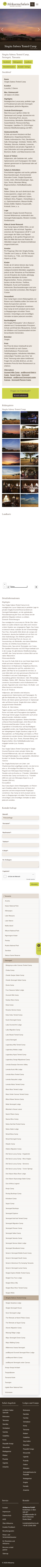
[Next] (33, 29)
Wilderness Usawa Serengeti (15, 1347)
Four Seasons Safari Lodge (15, 990)
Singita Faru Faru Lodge (14, 1278)
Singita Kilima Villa (12, 1283)
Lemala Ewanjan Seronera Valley (17, 1064)
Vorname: (6, 823)
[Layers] (36, 587)
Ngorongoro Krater (11, 935)
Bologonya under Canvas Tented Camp (19, 965)
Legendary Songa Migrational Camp (18, 1059)
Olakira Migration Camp (13, 1149)
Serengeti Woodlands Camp (15, 1248)
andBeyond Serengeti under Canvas (18, 1362)
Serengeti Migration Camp (14, 1223)
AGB (4, 1519)
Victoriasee (8, 1392)
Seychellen (27, 1441)
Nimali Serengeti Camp (13, 1139)
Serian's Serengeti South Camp (16, 1258)
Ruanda (5, 1459)
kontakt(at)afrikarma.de (31, 1523)
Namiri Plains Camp (12, 1114)
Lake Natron (9, 921)
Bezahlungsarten (8, 1531)
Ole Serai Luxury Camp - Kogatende (18, 1154)
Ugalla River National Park (13, 1387)
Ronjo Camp (10, 1188)
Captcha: (6, 871)
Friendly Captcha (30, 879)
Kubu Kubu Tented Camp (14, 1015)
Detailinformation (9, 67)
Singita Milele (10, 1293)
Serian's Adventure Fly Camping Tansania (19, 1263)
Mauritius (26, 1445)
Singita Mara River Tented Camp (16, 1288)
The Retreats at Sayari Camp (15, 1323)
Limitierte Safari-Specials (8, 1411)
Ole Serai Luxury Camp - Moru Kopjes (18, 1159)
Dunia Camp (10, 985)
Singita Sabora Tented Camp (16, 1298)
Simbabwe (6, 1428)
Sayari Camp (15, 375)
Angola (25, 1482)
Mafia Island (9, 926)
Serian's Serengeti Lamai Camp (16, 1268)
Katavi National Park (12, 906)
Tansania (8, 896)
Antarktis (6, 1467)
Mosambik (6, 1447)
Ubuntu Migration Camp (14, 1328)
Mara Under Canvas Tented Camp (17, 1094)
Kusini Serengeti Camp (13, 1020)
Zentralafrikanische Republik (29, 1473)
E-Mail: (5, 851)
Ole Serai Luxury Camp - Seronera (17, 1164)
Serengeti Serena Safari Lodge (16, 1243)
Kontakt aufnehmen (20, 395)
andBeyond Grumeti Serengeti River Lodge (20, 1352)
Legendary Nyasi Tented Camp (16, 1054)
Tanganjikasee (10, 1372)
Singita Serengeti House (14, 1308)
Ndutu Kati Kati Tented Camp (15, 1124)
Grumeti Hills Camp (12, 372)
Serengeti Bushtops (12, 1208)
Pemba (7, 940)
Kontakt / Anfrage (24, 67)
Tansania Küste (10, 1377)
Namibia (5, 1424)
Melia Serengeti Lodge (13, 1104)
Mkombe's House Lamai (14, 1109)
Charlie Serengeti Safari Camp (16, 980)
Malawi (5, 1455)
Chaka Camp (10, 970)
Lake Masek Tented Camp (14, 1035)
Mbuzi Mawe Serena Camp (15, 1099)
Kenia (4, 1440)
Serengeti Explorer (12, 1213)
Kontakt (5, 1508)
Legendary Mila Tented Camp (15, 1045)
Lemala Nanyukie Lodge (14, 1079)
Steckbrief (6, 62)
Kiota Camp (9, 1005)
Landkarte (28, 62)
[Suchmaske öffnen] (32, 4)
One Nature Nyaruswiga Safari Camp (18, 1179)
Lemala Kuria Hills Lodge (14, 1069)
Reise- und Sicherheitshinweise (9, 1536)
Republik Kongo (8, 1443)
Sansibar (8, 950)
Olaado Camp (10, 1144)
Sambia (5, 1432)
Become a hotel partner (8, 1548)
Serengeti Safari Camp (13, 1233)
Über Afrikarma (8, 1523)
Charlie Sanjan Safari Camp (15, 975)
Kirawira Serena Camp (13, 1010)
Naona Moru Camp (12, 1119)
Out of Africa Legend (12, 1183)
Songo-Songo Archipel (12, 1367)
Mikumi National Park (12, 930)
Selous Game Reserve (12, 955)
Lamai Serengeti (11, 1040)
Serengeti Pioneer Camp (21, 380)
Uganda (5, 1463)
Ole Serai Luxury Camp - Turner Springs (19, 1169)
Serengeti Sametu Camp (14, 1238)
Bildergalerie (17, 62)
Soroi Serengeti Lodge (13, 1313)
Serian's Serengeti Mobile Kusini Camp (19, 1253)
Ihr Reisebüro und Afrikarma (9, 1542)
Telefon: (6, 841)
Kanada (25, 1486)
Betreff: (5, 814)
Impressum (6, 1511)
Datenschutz (7, 1515)
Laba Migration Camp (13, 1030)
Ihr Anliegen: (7, 860)
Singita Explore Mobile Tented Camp (18, 1273)
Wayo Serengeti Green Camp (15, 1338)
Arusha (7, 901)
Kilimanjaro (8, 911)
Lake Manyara (10, 916)
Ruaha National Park (12, 945)
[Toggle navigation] (37, 4)
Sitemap (5, 1553)
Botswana (6, 1416)
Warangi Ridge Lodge (13, 1333)
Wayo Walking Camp (12, 1342)
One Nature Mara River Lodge (16, 1174)
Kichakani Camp (11, 1198)
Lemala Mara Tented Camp (15, 1074)
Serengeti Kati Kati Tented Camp (16, 1218)
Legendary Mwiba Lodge (14, 1049)
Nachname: (7, 832)
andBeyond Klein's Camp (14, 1357)
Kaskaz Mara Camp (12, 1000)
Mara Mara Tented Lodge (14, 1089)
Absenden (34, 884)
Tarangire (8, 1382)
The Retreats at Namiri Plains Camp (18, 1318)
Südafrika (6, 1436)
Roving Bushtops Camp (13, 1193)
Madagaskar (7, 1451)
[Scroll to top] (36, 1562)
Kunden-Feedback (9, 1527)
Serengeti (8, 960)
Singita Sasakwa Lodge (13, 1303)
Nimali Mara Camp (12, 1134)
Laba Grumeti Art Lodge (14, 1025)
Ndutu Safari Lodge (12, 1129)
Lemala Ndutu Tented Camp (15, 1084)
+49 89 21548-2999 (29, 1525)
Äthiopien (26, 1468)
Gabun (25, 1464)
